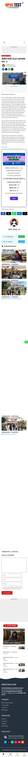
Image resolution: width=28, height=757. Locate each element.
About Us (4, 718)
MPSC (3, 97)
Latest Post (4, 707)
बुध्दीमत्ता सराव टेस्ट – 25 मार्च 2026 (10, 652)
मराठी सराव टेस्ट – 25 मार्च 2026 (10, 264)
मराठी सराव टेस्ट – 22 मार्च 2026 (10, 416)
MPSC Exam (4, 710)
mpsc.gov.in (4, 147)
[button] (24, 42)
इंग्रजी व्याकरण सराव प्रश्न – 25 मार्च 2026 (10, 658)
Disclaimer (4, 723)
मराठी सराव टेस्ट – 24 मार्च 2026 (10, 280)
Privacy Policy (5, 726)
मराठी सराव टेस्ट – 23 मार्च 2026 (10, 297)
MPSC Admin (10, 65)
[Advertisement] (14, 25)
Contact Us (4, 721)
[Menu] (4, 43)
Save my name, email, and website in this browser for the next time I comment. (13, 587)
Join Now (21, 236)
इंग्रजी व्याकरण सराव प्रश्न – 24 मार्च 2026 (10, 670)
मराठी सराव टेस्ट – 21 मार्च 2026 (10, 432)
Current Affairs (5, 705)
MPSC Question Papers (7, 702)
